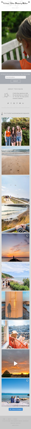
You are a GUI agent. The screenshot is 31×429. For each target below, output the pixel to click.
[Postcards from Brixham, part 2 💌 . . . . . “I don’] (16, 276)
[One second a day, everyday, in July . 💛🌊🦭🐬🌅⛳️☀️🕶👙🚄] (16, 363)
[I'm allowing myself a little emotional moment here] (16, 132)
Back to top (15, 425)
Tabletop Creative (15, 423)
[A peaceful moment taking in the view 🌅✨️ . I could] (16, 218)
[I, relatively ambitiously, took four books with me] (16, 334)
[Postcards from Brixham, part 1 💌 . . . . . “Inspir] (16, 392)
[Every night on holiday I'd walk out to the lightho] (16, 305)
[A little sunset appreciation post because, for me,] (16, 247)
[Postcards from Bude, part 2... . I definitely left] (16, 161)
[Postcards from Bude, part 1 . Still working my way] (16, 189)
